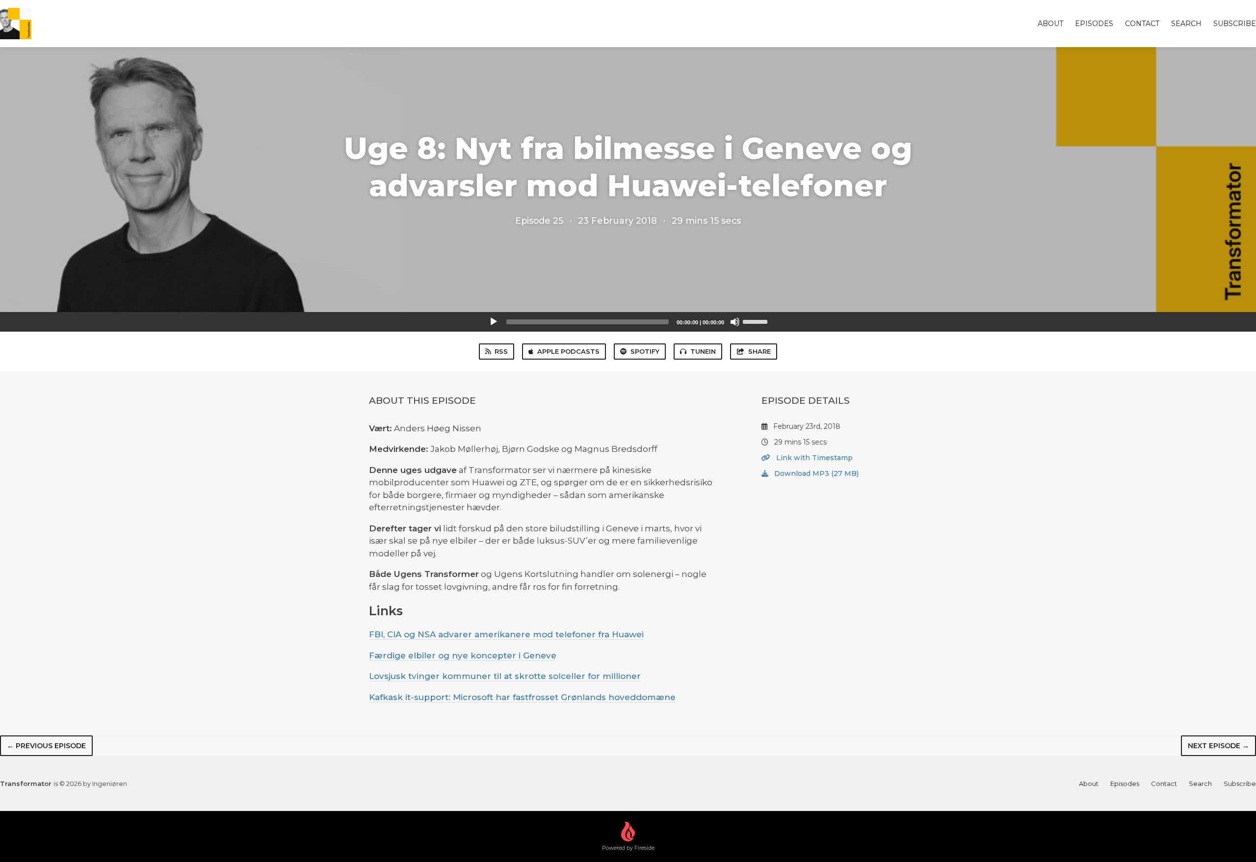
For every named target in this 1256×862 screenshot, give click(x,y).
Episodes (1094, 23)
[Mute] (735, 322)
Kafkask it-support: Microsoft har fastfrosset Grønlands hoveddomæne (522, 697)
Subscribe (1234, 23)
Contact (1142, 23)
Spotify (644, 351)
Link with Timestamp (813, 457)
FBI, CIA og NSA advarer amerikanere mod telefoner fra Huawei (506, 634)
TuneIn (703, 351)
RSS (501, 351)
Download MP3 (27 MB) (815, 473)
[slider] (756, 321)
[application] (628, 322)
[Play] (493, 322)
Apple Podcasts (568, 351)
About (1050, 23)
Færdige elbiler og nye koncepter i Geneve (462, 655)
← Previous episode (46, 745)
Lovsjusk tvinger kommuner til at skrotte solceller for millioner (505, 676)
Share (759, 351)
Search (1186, 23)
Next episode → (1218, 745)
